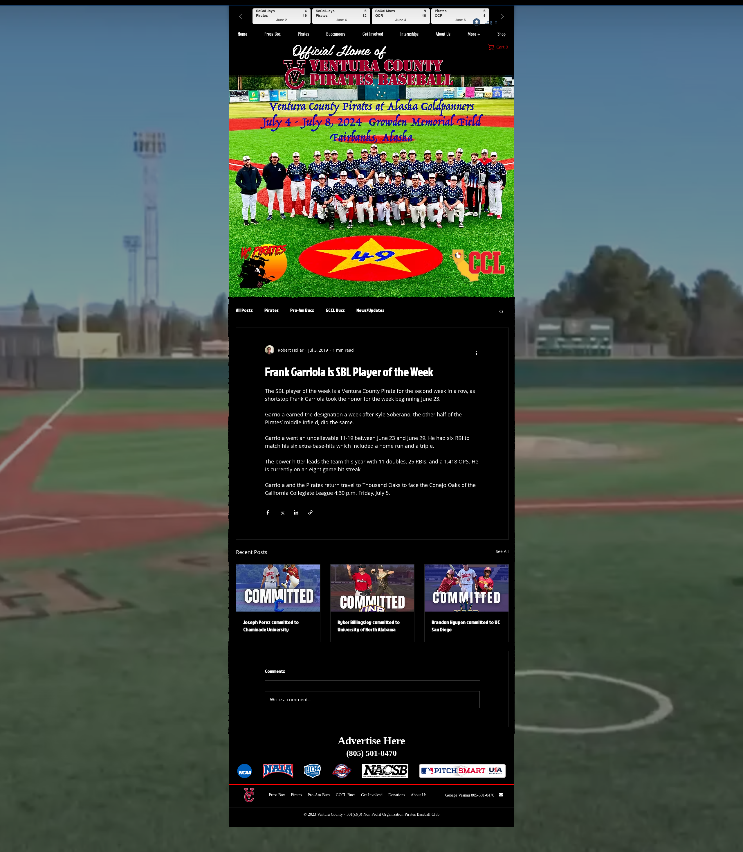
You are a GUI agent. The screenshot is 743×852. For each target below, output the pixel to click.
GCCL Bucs (335, 310)
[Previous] (240, 16)
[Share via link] (310, 512)
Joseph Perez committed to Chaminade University (271, 626)
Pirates (271, 310)
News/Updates (370, 310)
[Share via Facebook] (267, 512)
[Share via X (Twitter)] (282, 512)
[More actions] (476, 352)
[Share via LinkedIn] (296, 512)
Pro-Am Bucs (302, 310)
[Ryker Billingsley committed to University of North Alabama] (372, 588)
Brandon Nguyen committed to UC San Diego (466, 626)
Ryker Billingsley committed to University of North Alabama (369, 626)
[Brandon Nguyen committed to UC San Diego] (466, 588)
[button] (303, 31)
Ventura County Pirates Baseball (381, 73)
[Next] (502, 16)
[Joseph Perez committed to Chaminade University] (278, 588)
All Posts (244, 310)
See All (502, 551)
